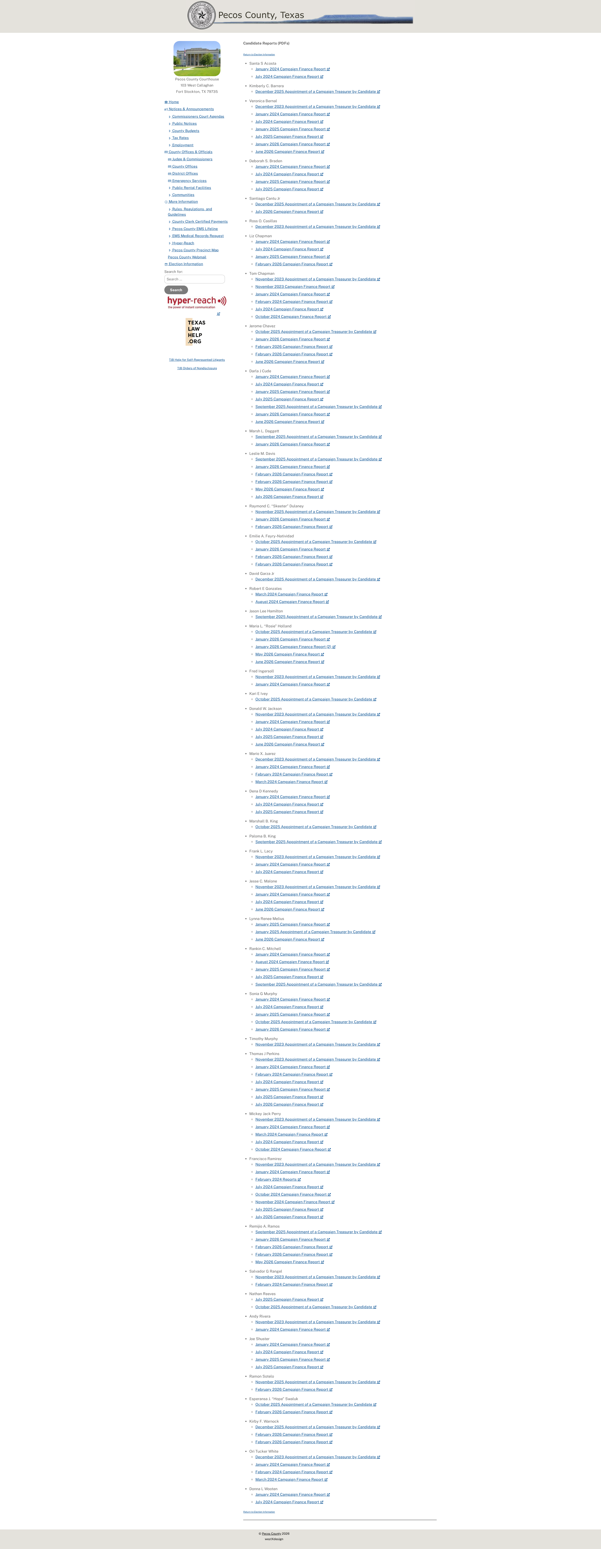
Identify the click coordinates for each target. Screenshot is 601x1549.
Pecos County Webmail (187, 257)
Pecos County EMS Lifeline (194, 229)
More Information (183, 202)
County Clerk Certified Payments (199, 221)
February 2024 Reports (276, 1179)
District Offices (184, 173)
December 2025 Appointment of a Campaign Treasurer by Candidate (315, 91)
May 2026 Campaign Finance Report (287, 489)
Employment (182, 145)
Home (173, 102)
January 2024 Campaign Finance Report (290, 69)
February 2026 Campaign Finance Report (291, 264)
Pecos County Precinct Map (195, 250)
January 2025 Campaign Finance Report (290, 129)
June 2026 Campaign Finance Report (287, 151)
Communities (182, 195)
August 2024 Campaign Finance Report (290, 601)
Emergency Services (189, 181)
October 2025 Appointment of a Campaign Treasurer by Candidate (313, 331)
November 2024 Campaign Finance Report (292, 1202)
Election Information (185, 264)
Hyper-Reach (182, 243)
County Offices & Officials (190, 152)
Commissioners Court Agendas (197, 116)
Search (176, 290)
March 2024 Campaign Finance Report (289, 594)
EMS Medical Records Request (197, 236)
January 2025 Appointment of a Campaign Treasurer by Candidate (313, 932)
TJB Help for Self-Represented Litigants (197, 360)
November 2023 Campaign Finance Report (292, 286)
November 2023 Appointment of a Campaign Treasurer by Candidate (315, 279)
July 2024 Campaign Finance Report (287, 76)
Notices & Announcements (191, 109)
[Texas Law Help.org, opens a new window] (197, 314)
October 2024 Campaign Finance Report (291, 316)
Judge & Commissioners (191, 159)
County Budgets (185, 131)
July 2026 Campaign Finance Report (287, 211)
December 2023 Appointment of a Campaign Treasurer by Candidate (315, 106)
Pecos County (271, 1533)
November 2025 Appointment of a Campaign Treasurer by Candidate (315, 511)
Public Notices (184, 123)
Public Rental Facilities (191, 188)
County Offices (184, 166)
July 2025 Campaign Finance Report (287, 136)
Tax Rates (180, 138)
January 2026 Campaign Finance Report (290, 144)
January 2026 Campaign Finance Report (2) (293, 646)
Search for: (173, 272)
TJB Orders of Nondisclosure (197, 368)
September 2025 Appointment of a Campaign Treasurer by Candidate (316, 406)
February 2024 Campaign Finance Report (291, 301)
